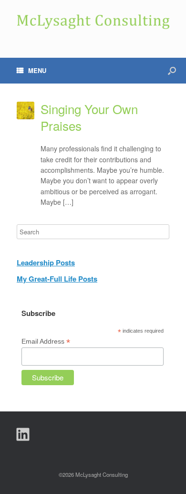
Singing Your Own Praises (89, 117)
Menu (37, 70)
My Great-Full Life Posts (57, 278)
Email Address (45, 341)
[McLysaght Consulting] (93, 21)
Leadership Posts (46, 262)
